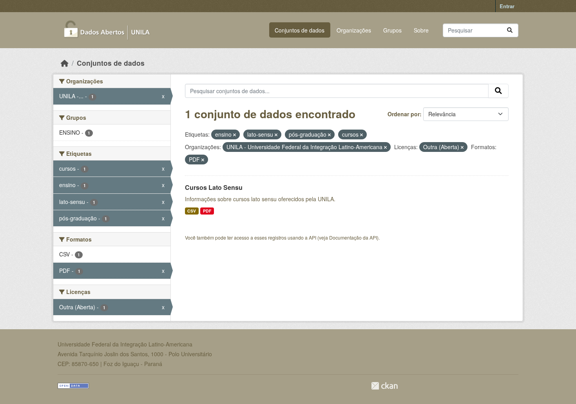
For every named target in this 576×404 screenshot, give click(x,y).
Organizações (354, 30)
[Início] (65, 63)
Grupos (392, 30)
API (312, 237)
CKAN (384, 386)
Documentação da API (353, 237)
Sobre (421, 30)
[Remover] (234, 135)
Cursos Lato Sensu (214, 187)
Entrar (507, 6)
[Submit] (510, 30)
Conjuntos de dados (299, 30)
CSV (191, 211)
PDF (207, 211)
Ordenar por (404, 114)
